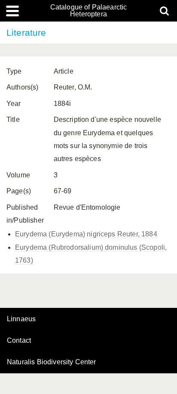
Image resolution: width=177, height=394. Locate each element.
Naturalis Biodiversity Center (51, 362)
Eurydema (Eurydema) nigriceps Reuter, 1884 (86, 234)
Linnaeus (21, 319)
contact (19, 340)
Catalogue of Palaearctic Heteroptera (88, 11)
